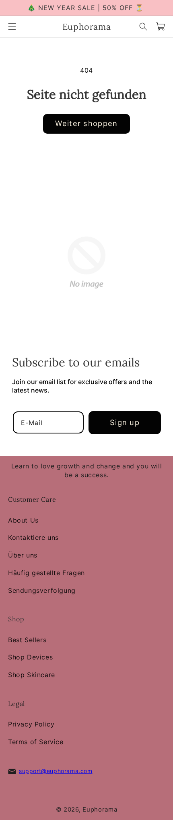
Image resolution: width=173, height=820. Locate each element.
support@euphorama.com (56, 770)
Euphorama (99, 809)
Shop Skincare (31, 675)
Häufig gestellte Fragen (46, 573)
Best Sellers (27, 640)
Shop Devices (30, 657)
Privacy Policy (31, 724)
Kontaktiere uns (33, 537)
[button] (12, 26)
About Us (23, 520)
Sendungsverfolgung (42, 590)
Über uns (22, 555)
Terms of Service (36, 742)
